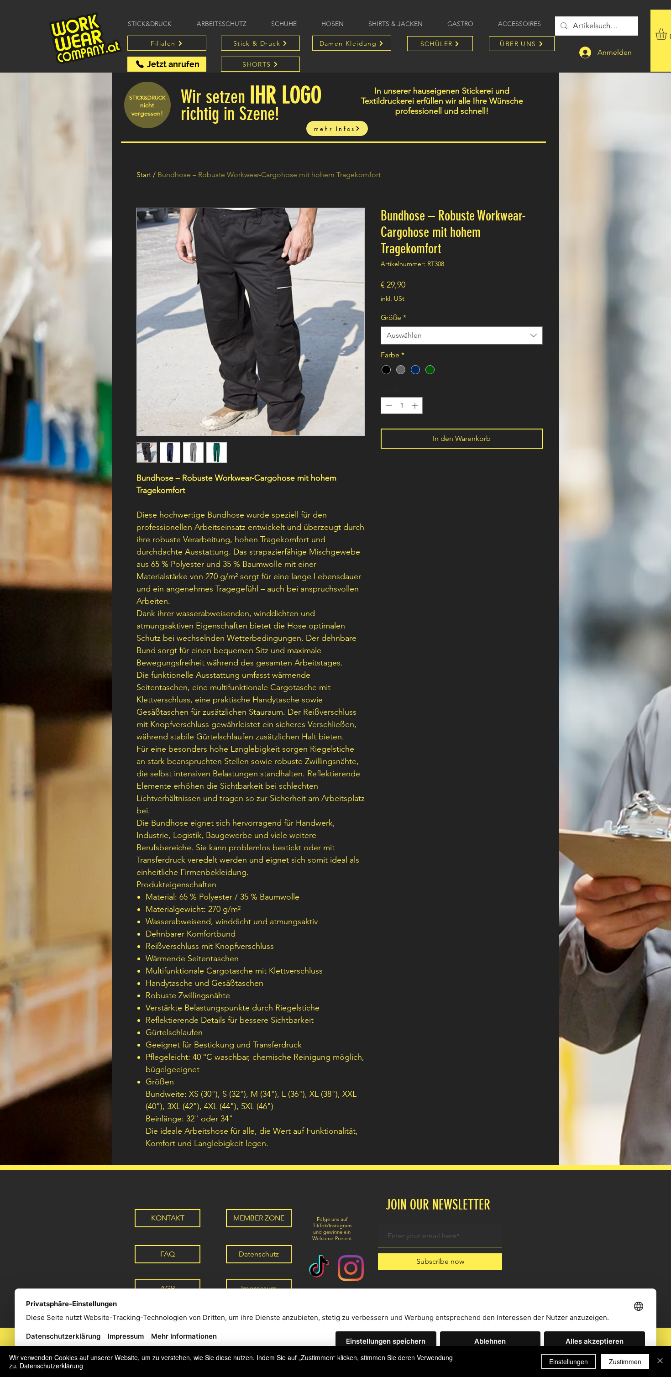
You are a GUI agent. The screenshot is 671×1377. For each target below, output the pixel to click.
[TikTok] (319, 1268)
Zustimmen (625, 1361)
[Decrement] (387, 406)
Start (143, 174)
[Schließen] (660, 1361)
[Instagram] (351, 1268)
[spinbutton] (401, 406)
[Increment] (415, 406)
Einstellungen (568, 1361)
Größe (393, 317)
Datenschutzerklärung (51, 1365)
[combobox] (462, 335)
